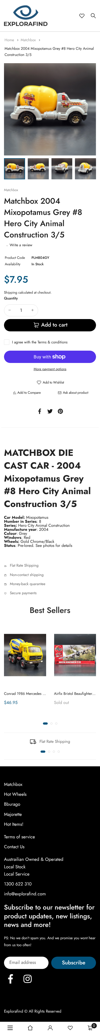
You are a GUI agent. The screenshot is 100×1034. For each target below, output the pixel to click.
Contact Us (14, 847)
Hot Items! (13, 824)
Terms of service (19, 837)
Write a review (21, 245)
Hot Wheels (15, 794)
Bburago (12, 804)
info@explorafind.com (25, 894)
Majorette (13, 814)
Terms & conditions (52, 342)
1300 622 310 (18, 884)
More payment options (50, 369)
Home (10, 40)
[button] (45, 723)
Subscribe (73, 963)
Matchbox (29, 40)
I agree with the (39, 342)
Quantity (11, 298)
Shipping (10, 292)
